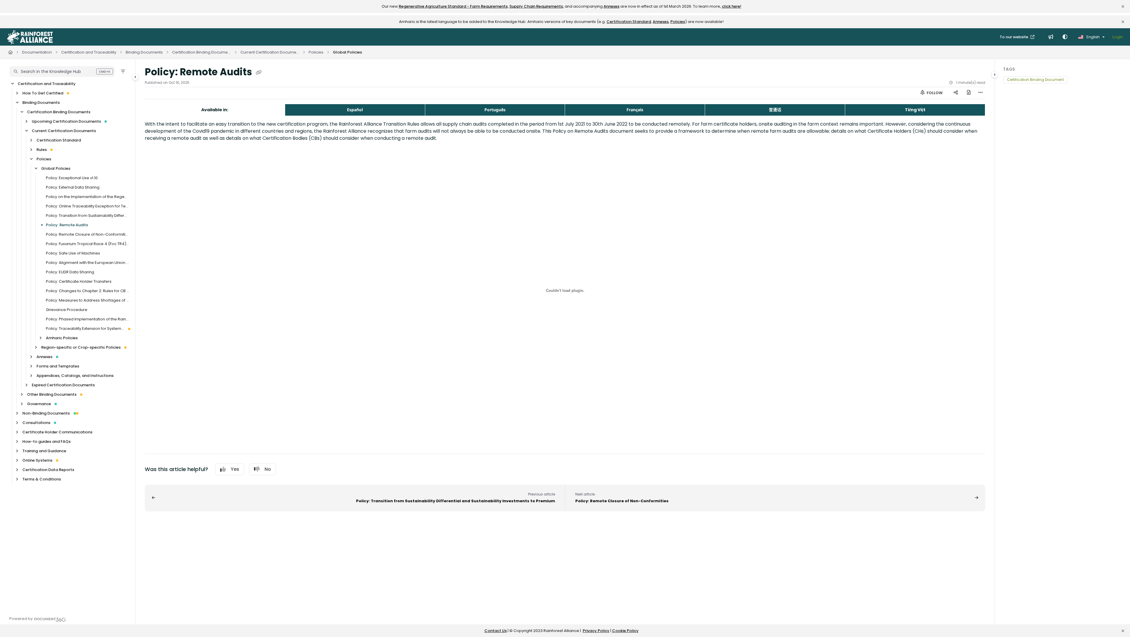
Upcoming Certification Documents (66, 121)
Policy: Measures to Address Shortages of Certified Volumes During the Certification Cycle (87, 300)
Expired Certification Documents (63, 385)
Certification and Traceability (88, 52)
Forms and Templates (57, 366)
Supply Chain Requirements (536, 6)
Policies (677, 21)
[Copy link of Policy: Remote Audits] (258, 72)
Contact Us (495, 630)
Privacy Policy (596, 630)
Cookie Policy (625, 630)
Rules (41, 149)
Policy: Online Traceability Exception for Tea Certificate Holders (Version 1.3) (87, 206)
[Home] (30, 37)
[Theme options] (1065, 37)
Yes (235, 469)
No (268, 469)
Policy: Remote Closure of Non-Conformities (87, 234)
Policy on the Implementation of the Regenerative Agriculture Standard (87, 196)
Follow (934, 93)
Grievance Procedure (66, 309)
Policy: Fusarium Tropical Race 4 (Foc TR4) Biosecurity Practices (87, 244)
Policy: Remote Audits (67, 225)
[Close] (1122, 6)
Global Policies (347, 52)
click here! (731, 6)
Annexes (611, 6)
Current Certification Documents (269, 52)
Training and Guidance (44, 451)
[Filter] (123, 71)
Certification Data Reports (48, 470)
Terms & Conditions (41, 479)
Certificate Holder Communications (57, 432)
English (1093, 37)
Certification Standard (628, 21)
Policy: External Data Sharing (72, 187)
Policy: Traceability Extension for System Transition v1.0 (85, 328)
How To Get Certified (42, 93)
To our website (1014, 37)
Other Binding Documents (52, 394)
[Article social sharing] (955, 93)
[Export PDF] (968, 93)
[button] (62, 71)
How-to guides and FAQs (46, 441)
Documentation (37, 52)
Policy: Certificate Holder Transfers (79, 281)
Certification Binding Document (1035, 79)
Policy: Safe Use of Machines (73, 253)
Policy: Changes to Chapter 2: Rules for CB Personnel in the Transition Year (87, 291)
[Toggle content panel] (994, 74)
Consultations (36, 422)
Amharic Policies (62, 338)
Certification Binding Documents (201, 52)
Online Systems (37, 460)
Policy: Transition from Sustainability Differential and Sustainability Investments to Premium (87, 215)
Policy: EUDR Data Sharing (70, 272)
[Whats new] (1051, 37)
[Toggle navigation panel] (135, 76)
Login (1117, 37)
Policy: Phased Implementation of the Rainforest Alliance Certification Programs (87, 319)
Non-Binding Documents (46, 413)
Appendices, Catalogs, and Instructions (75, 375)
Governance (39, 404)
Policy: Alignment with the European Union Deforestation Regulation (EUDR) (87, 262)
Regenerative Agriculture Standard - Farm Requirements (453, 6)
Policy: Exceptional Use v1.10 (72, 178)
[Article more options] (980, 93)
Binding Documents (144, 52)
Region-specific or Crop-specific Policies (81, 347)
